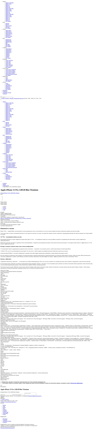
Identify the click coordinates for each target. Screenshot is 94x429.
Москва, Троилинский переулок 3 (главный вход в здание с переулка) (16, 218)
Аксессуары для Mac (10, 73)
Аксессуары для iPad (10, 70)
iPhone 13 (8, 20)
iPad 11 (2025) (9, 25)
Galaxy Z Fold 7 (9, 66)
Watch (4, 127)
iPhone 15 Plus (9, 16)
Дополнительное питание (11, 74)
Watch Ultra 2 (8, 31)
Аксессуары (5, 161)
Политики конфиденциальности (34, 395)
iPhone (4, 101)
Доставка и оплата (7, 92)
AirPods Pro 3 (8, 51)
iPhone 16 (8, 11)
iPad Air (7, 24)
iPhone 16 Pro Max (9, 8)
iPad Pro (7, 23)
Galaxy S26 (8, 62)
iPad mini (7, 26)
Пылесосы (8, 86)
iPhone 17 (8, 5)
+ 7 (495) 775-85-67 (5, 98)
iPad (4, 121)
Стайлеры (8, 84)
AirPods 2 (8, 55)
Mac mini (7, 44)
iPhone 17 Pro (8, 3)
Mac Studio (8, 45)
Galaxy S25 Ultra (9, 60)
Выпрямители (9, 85)
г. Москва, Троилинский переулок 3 (16, 98)
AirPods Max (8, 50)
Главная (5, 183)
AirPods (4, 143)
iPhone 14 (8, 18)
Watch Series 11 (9, 32)
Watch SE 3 (8, 35)
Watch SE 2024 (9, 36)
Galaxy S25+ (8, 61)
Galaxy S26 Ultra (9, 64)
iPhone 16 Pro (8, 9)
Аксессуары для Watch (10, 71)
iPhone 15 (8, 17)
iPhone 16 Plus (9, 10)
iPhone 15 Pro (8, 15)
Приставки (5, 168)
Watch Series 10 (9, 33)
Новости (5, 93)
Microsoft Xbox (9, 79)
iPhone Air (8, 7)
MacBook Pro (8, 40)
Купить (2, 213)
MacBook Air (8, 39)
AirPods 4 (8, 53)
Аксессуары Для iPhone (11, 69)
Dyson (4, 173)
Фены (7, 83)
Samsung (5, 153)
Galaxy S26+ (8, 63)
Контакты (5, 90)
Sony (7, 77)
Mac (4, 135)
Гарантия (5, 91)
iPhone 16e (8, 13)
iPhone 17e (8, 6)
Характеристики (8, 225)
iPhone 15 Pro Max (9, 14)
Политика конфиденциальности (8, 427)
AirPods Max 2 (9, 48)
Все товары (8, 21)
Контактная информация (76, 383)
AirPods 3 (8, 54)
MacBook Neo (9, 41)
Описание (3, 225)
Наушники (8, 88)
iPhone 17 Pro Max (9, 2)
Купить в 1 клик (8, 213)
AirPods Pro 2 (8, 52)
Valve (7, 78)
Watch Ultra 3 (8, 30)
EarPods (7, 56)
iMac (7, 43)
